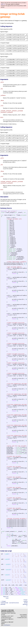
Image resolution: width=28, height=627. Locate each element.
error (20, 587)
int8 (6, 554)
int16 (7, 564)
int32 (7, 574)
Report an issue (5, 597)
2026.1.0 (3, 4)
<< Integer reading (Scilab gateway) (4, 603)
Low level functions (14, 603)
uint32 (8, 580)
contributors (7, 625)
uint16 (8, 569)
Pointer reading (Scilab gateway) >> (25, 602)
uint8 (7, 559)
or (4, 587)
